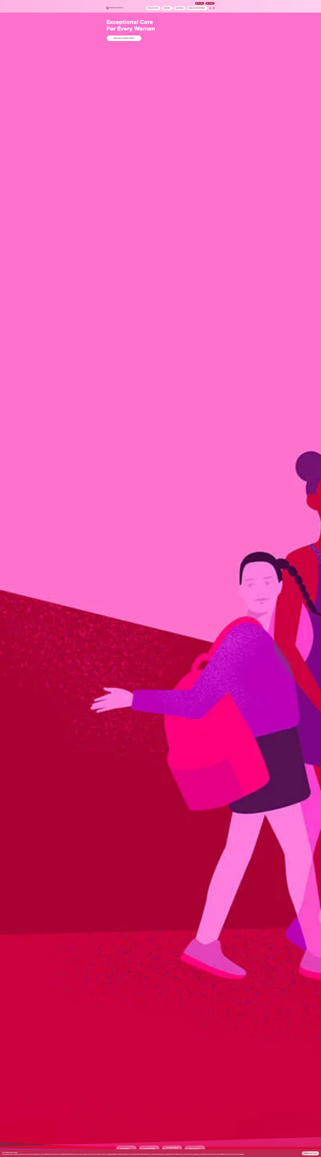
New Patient (124, 1149)
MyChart (211, 3)
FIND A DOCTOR (153, 8)
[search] (210, 8)
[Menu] (214, 8)
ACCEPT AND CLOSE (310, 1153)
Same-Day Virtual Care (172, 1149)
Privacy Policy (112, 1154)
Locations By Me (148, 1149)
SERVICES (167, 8)
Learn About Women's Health (124, 38)
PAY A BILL (200, 3)
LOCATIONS (179, 8)
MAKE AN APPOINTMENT (197, 8)
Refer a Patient (194, 1149)
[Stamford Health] (114, 8)
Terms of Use (123, 1154)
